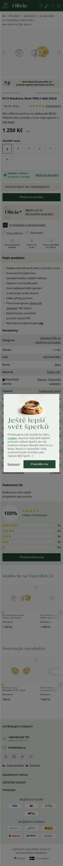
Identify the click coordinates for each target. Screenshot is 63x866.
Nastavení (14, 464)
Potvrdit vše (39, 464)
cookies (12, 438)
